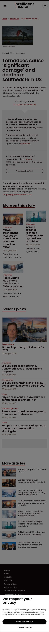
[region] (24, 613)
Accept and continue (24, 621)
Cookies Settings (24, 627)
